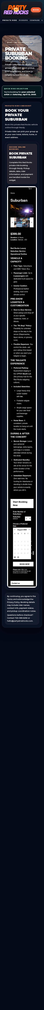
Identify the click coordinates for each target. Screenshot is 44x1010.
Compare (35, 20)
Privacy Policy (13, 602)
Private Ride (9, 20)
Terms (10, 599)
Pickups (23, 20)
